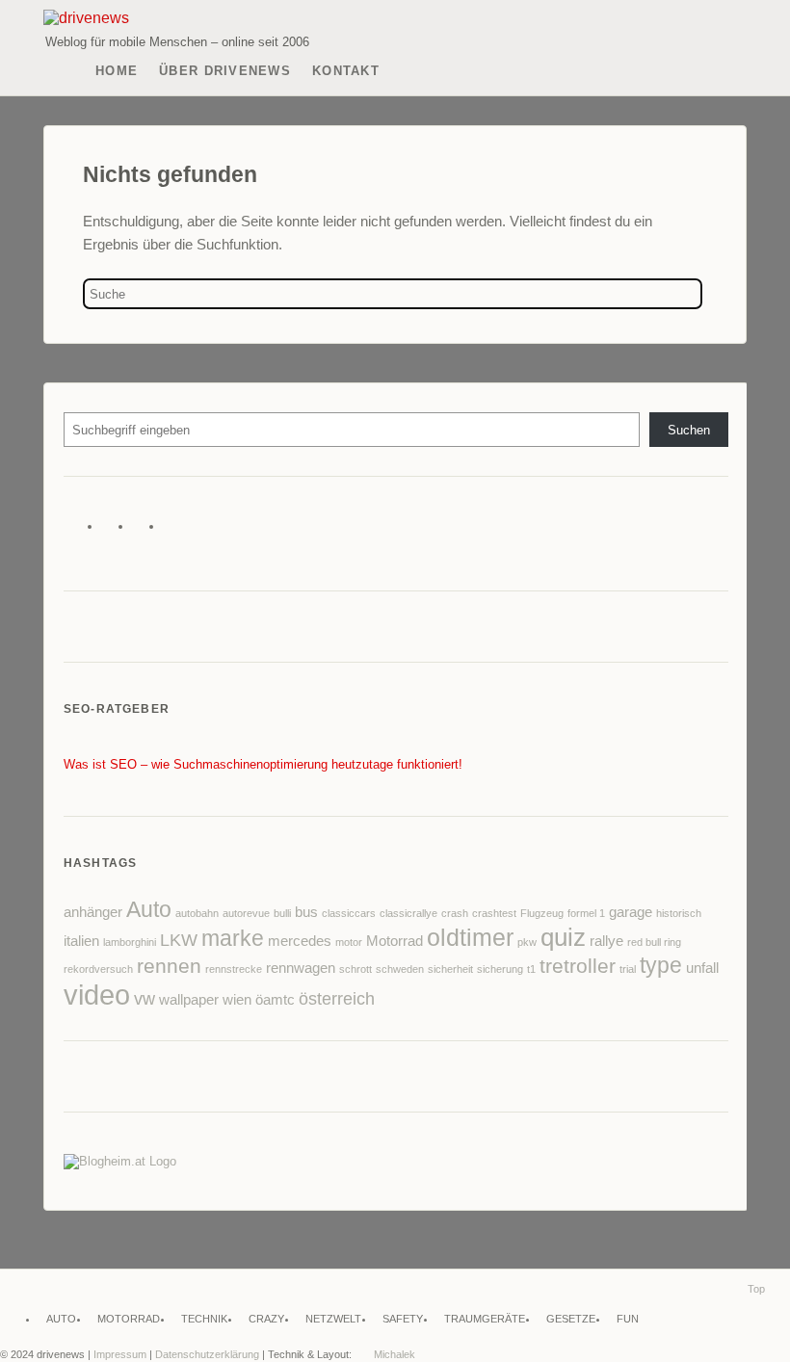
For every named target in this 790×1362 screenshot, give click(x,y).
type (661, 965)
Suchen (689, 430)
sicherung (500, 969)
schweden (400, 969)
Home (116, 71)
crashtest (494, 913)
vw (144, 998)
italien (81, 941)
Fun (628, 1318)
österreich (337, 998)
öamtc (275, 1000)
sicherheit (450, 969)
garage (630, 912)
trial (627, 969)
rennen (169, 966)
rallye (606, 941)
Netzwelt (333, 1318)
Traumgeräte (484, 1318)
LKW (179, 940)
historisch (678, 913)
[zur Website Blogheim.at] (120, 1161)
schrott (355, 969)
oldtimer (470, 938)
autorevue (246, 913)
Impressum (119, 1354)
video (97, 994)
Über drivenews (225, 71)
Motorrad (394, 941)
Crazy (266, 1318)
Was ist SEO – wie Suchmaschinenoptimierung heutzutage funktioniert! (263, 764)
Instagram (176, 530)
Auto (148, 909)
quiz (563, 937)
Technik (204, 1318)
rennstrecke (233, 969)
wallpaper (189, 1000)
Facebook (114, 530)
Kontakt (346, 71)
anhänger (93, 912)
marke (232, 938)
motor (348, 942)
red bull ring (654, 942)
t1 (531, 969)
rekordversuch (98, 969)
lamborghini (129, 942)
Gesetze (570, 1318)
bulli (282, 913)
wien (237, 1000)
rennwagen (300, 968)
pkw (527, 942)
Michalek (394, 1354)
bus (306, 912)
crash (454, 913)
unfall (702, 968)
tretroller (578, 966)
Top (756, 1289)
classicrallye (408, 913)
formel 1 (586, 913)
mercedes (299, 941)
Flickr (145, 530)
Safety (402, 1318)
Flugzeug (542, 913)
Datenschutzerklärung (207, 1354)
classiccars (349, 913)
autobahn (197, 913)
